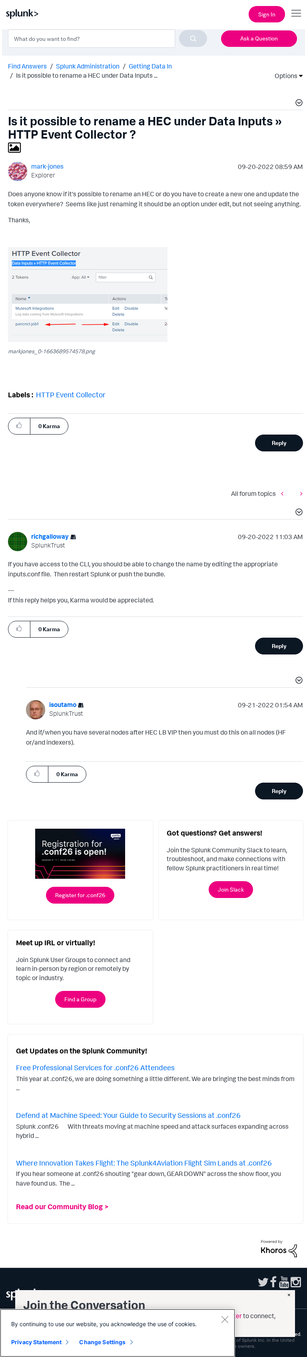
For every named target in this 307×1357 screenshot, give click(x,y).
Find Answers (27, 66)
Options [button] (283, 76)
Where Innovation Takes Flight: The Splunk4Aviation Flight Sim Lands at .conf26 (144, 1162)
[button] (298, 104)
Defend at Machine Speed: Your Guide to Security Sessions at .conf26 (128, 1115)
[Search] (193, 38)
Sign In (266, 14)
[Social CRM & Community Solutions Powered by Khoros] (279, 1248)
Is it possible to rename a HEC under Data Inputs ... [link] (86, 75)
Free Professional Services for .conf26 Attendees (95, 1067)
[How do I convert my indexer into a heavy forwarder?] (284, 493)
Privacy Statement (36, 1342)
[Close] (225, 1319)
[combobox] (107, 38)
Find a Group (80, 999)
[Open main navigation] (296, 13)
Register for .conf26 (80, 895)
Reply (279, 442)
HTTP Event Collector (71, 394)
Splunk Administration (88, 66)
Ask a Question (259, 38)
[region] (117, 1333)
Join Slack (231, 889)
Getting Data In (150, 66)
